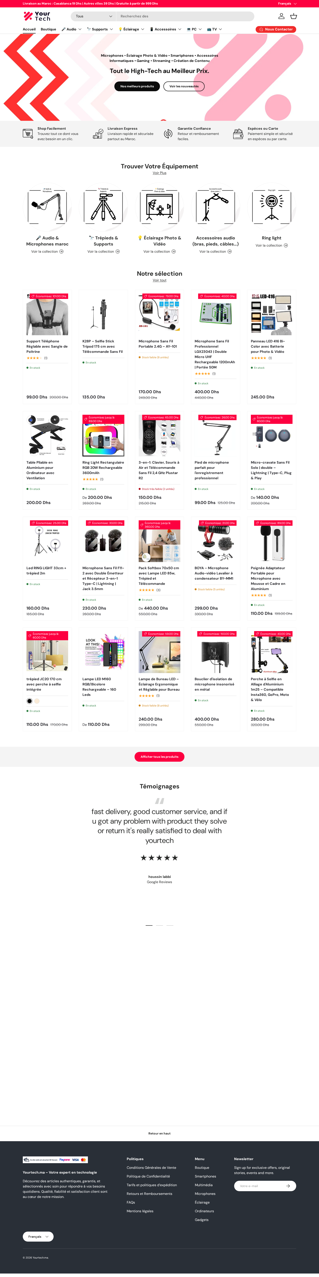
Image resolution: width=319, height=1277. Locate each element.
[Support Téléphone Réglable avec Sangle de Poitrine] (47, 314)
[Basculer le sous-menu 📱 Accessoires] (179, 29)
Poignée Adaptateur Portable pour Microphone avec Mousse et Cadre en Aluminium (268, 578)
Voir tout (159, 280)
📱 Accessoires (163, 29)
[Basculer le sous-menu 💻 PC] (200, 29)
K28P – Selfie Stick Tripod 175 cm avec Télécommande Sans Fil (102, 346)
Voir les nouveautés (184, 86)
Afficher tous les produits (159, 757)
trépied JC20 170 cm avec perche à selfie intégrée (44, 684)
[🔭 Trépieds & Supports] (103, 207)
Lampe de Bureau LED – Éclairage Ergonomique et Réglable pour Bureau (159, 684)
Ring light (271, 238)
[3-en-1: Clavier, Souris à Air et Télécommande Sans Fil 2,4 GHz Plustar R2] (159, 435)
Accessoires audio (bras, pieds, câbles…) (215, 241)
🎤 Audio (68, 29)
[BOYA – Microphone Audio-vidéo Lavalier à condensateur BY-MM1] (215, 541)
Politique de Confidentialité (148, 1176)
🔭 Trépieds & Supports (103, 241)
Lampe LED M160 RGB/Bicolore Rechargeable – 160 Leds (99, 687)
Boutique (48, 29)
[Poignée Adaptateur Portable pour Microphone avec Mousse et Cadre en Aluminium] (272, 541)
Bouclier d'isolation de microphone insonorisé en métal (214, 684)
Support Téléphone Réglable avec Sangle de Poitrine (47, 346)
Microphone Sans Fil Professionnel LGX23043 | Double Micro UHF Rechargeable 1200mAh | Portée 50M (215, 354)
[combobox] (162, 16)
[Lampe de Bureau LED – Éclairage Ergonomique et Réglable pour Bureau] (159, 652)
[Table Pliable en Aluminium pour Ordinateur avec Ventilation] (47, 435)
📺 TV (212, 29)
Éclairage (202, 1202)
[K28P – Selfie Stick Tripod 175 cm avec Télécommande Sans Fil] (103, 314)
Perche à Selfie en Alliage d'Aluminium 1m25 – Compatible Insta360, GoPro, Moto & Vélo (270, 689)
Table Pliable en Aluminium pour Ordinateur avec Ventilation (40, 470)
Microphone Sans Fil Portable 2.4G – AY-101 (158, 344)
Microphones (205, 1193)
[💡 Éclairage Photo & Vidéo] (159, 207)
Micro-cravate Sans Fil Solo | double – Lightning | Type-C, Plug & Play (271, 470)
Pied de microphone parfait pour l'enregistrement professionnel (212, 470)
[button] (293, 16)
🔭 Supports (97, 29)
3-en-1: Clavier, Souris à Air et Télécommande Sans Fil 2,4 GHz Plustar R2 (159, 470)
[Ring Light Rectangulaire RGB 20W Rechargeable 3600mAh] (103, 435)
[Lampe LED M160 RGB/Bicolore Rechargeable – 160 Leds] (103, 652)
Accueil (29, 29)
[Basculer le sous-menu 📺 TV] (220, 29)
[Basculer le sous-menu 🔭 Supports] (111, 29)
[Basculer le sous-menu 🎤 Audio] (79, 29)
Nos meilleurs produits (137, 86)
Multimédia (204, 1185)
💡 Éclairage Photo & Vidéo (159, 241)
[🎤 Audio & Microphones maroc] (47, 207)
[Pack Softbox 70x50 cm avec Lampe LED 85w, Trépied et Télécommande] (159, 541)
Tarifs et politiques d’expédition (152, 1185)
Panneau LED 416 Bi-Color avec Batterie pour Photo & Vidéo (268, 346)
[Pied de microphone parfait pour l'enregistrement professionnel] (215, 435)
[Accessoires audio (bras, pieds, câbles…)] (215, 207)
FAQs (131, 1202)
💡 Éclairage (128, 29)
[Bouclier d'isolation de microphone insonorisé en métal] (215, 652)
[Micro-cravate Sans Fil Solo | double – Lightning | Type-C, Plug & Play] (272, 435)
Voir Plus (159, 173)
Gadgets (202, 1219)
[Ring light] (271, 207)
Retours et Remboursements (149, 1193)
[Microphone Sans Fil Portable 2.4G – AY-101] (159, 314)
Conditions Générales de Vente (151, 1167)
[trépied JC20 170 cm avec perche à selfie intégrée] (47, 652)
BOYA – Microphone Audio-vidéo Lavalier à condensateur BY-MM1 (214, 573)
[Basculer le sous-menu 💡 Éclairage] (142, 29)
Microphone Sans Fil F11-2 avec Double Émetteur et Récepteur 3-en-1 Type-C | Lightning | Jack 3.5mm (103, 578)
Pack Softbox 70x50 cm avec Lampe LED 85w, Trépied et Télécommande (159, 576)
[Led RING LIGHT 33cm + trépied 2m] (47, 541)
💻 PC (192, 29)
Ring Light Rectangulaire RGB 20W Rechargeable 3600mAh (103, 467)
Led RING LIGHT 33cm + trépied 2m (46, 570)
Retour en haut (159, 1133)
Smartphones (205, 1176)
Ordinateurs (204, 1211)
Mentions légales (140, 1211)
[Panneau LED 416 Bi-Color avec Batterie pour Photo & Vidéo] (272, 314)
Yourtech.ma (40, 1257)
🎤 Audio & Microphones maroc (47, 241)
